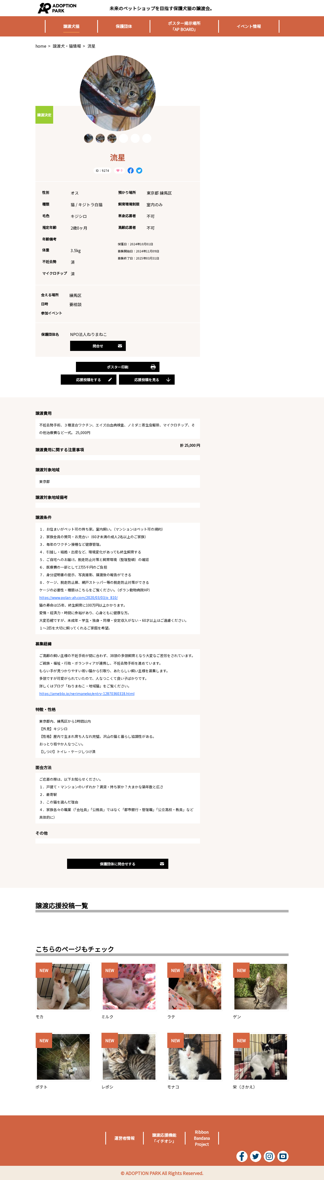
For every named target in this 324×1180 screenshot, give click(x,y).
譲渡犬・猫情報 (67, 46)
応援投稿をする (88, 379)
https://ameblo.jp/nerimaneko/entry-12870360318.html (86, 693)
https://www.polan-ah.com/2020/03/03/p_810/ (78, 597)
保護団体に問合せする (117, 863)
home (40, 46)
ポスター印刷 (117, 366)
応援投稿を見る (146, 379)
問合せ (98, 345)
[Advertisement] (251, 87)
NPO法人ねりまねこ (88, 334)
